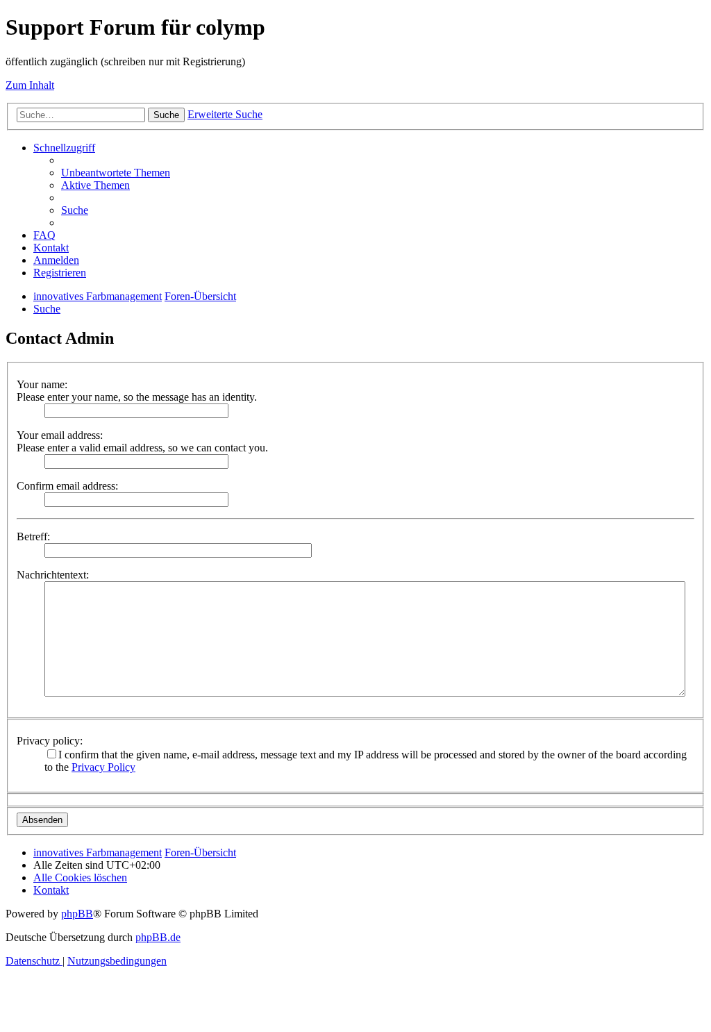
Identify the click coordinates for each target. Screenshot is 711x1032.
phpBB (77, 913)
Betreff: (33, 536)
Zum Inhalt (30, 85)
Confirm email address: (67, 486)
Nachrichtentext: (53, 575)
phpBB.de (158, 937)
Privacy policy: (50, 741)
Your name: (42, 384)
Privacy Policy (103, 767)
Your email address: (60, 435)
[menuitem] (115, 172)
